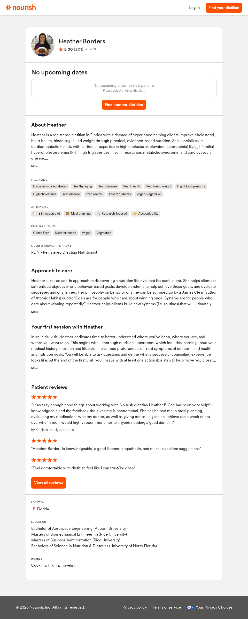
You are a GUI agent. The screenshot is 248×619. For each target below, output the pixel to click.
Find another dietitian (124, 104)
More (34, 166)
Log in (194, 7)
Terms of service (167, 607)
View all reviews (48, 482)
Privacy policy (135, 607)
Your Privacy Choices (214, 607)
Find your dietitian (224, 8)
